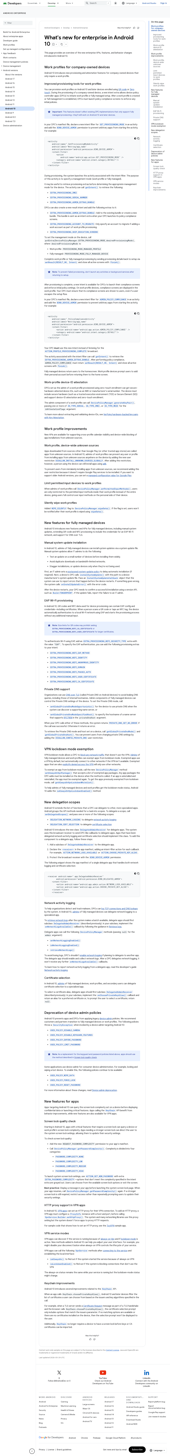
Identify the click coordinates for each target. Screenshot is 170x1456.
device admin (106, 1018)
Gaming (64, 1402)
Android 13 (109, 1418)
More (68, 3)
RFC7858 (68, 717)
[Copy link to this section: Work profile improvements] (89, 429)
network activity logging (105, 819)
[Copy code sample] (138, 138)
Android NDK (131, 1424)
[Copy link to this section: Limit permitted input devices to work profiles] (104, 483)
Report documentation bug (156, 1407)
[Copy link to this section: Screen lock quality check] (78, 1121)
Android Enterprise (14, 13)
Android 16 (109, 1406)
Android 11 (109, 1427)
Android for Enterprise (48, 1406)
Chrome (84, 1438)
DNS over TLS (72, 695)
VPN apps (62, 1211)
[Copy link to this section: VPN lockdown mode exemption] (96, 749)
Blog (41, 1423)
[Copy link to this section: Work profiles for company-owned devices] (112, 67)
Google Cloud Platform (116, 1438)
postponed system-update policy (83, 571)
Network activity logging (56, 970)
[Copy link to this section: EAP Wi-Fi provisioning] (75, 600)
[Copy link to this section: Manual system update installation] (89, 543)
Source (42, 1414)
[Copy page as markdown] (62, 44)
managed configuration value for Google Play (109, 475)
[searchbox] (18, 23)
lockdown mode (128, 1239)
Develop (52, 3)
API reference (132, 1415)
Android (42, 1402)
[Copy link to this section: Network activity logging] (77, 903)
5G (62, 1423)
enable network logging (91, 955)
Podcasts (42, 1427)
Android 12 (109, 1423)
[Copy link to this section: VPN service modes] (71, 1233)
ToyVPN (110, 1225)
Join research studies (157, 1416)
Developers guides (134, 1411)
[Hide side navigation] (32, 1451)
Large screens (88, 1404)
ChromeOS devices (91, 1413)
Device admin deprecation (104, 1090)
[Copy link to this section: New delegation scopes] (82, 802)
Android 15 (109, 1410)
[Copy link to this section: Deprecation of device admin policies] (104, 1013)
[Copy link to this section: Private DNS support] (72, 689)
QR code (122, 89)
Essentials (32, 3)
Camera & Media (68, 1414)
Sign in (163, 3)
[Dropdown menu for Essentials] (41, 3)
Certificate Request (92, 1306)
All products (136, 1438)
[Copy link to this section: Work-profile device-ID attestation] (90, 382)
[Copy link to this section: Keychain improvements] (77, 1283)
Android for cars (89, 1417)
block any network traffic (92, 755)
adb (104, 464)
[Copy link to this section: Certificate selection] (72, 978)
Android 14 (109, 1414)
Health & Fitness (67, 1410)
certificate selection (102, 824)
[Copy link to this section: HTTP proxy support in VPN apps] (88, 1205)
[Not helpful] (138, 28)
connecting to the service (115, 1250)
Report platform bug (156, 1402)
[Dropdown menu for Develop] (59, 3)
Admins (133, 755)
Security (42, 1410)
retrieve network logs (57, 920)
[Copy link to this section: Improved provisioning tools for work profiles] (104, 84)
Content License (112, 1350)
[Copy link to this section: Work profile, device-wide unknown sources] (101, 445)
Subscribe (137, 1449)
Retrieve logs (115, 926)
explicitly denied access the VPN (78, 764)
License (51, 1450)
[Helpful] (134, 28)
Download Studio (133, 1420)
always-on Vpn (107, 1239)
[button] (17, 53)
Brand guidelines (64, 1450)
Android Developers (52, 28)
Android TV (87, 1421)
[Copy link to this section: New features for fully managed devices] (107, 523)
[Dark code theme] (135, 138)
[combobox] (97, 3)
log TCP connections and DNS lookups (119, 908)
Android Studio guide (135, 1407)
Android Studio (149, 3)
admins (76, 912)
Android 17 (109, 1402)
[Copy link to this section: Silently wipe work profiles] (79, 503)
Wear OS (86, 1408)
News (41, 1418)
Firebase (96, 1438)
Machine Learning (68, 1406)
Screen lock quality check (85, 1057)
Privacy (64, 1418)
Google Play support (156, 1412)
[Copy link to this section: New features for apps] (81, 1101)
